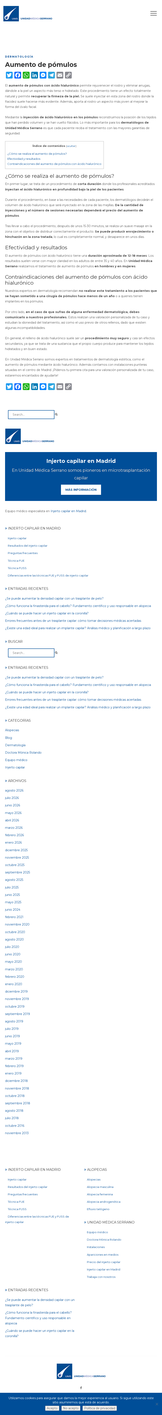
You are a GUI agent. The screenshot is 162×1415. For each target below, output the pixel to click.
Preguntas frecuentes (23, 553)
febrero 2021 (14, 917)
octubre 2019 (14, 1006)
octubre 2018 (15, 1096)
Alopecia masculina (100, 1187)
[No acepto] (157, 1404)
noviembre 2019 (17, 999)
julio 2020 (12, 947)
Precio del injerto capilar (103, 1262)
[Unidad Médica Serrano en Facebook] (81, 1388)
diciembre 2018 (16, 1081)
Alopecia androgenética (103, 1201)
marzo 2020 (14, 969)
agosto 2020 (14, 939)
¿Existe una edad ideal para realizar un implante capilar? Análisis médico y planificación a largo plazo (78, 628)
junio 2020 (12, 954)
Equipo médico (16, 760)
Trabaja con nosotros (101, 1276)
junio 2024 (12, 910)
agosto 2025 (14, 880)
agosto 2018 (14, 1111)
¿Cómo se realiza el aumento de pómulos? (37, 153)
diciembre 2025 (16, 850)
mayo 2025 (13, 902)
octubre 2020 (15, 932)
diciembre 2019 (16, 991)
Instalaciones (96, 1247)
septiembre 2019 (17, 1014)
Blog (8, 738)
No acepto (71, 1408)
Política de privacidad (99, 1408)
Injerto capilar (17, 538)
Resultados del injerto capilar (27, 545)
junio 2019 (12, 1036)
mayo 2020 (13, 962)
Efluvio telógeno (98, 1209)
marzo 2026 (14, 828)
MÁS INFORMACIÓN (81, 490)
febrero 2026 (14, 835)
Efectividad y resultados (23, 158)
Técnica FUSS (17, 568)
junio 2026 (12, 805)
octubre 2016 (14, 1126)
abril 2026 (12, 820)
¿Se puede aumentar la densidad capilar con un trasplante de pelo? (54, 598)
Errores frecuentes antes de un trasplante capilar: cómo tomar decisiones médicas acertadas (73, 621)
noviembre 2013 (17, 1133)
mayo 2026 (13, 813)
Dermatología (19, 56)
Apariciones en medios (102, 1254)
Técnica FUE (16, 560)
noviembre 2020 (17, 924)
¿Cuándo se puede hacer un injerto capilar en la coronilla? (47, 613)
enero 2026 (13, 842)
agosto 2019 (14, 1021)
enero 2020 (13, 984)
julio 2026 (12, 798)
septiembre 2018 (17, 1103)
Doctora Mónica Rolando (23, 752)
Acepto (52, 1408)
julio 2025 (12, 887)
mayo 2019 (13, 1043)
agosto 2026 (14, 790)
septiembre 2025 (17, 872)
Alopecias (12, 730)
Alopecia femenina (100, 1194)
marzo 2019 (13, 1059)
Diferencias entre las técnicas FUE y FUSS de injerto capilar (48, 575)
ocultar (71, 146)
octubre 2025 (14, 865)
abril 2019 (12, 1051)
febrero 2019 (14, 1066)
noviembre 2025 (17, 857)
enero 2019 (13, 1073)
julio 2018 (12, 1118)
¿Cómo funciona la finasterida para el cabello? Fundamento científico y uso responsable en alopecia (78, 606)
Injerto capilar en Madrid (68, 511)
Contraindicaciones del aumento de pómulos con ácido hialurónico (54, 163)
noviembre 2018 (17, 1088)
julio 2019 (12, 1029)
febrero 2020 (14, 977)
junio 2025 (12, 895)
